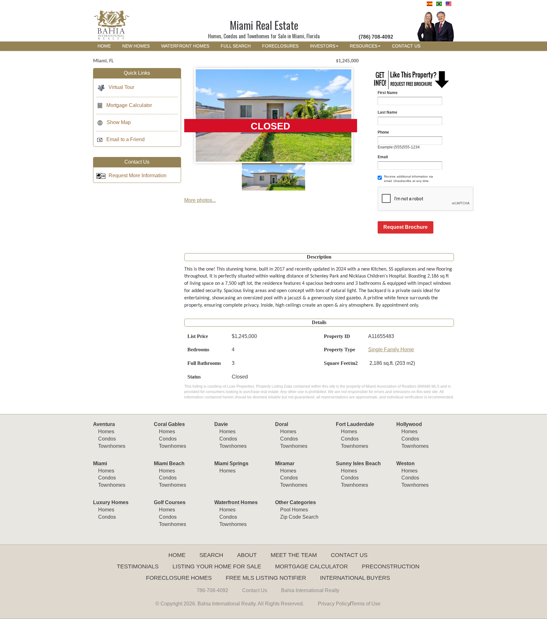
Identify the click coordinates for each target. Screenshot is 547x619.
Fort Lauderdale (355, 424)
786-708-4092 (212, 590)
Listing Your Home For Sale (217, 566)
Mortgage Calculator (129, 105)
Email (383, 157)
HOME (104, 46)
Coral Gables (169, 424)
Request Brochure (405, 227)
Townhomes (111, 446)
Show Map (119, 122)
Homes (106, 431)
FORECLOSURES (280, 46)
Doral (281, 424)
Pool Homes (294, 509)
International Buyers (355, 578)
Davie (221, 424)
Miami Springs (231, 463)
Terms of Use (365, 603)
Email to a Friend (125, 139)
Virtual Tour (121, 87)
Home (176, 555)
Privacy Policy (334, 603)
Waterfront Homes (236, 502)
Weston (405, 463)
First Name (388, 93)
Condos (107, 438)
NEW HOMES (136, 46)
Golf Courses (169, 502)
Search (211, 555)
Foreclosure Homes (179, 578)
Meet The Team (294, 555)
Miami (100, 463)
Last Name (387, 112)
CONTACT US (406, 46)
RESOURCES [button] (363, 46)
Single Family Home (391, 349)
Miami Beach (169, 463)
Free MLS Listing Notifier (266, 578)
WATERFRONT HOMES (185, 46)
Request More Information (138, 175)
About (247, 555)
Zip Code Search (299, 517)
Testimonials (138, 566)
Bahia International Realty (310, 590)
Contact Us (349, 555)
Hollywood (409, 424)
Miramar (284, 463)
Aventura (104, 424)
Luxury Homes (111, 502)
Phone (383, 132)
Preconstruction (390, 566)
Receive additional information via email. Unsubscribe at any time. (408, 179)
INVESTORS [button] (322, 46)
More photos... (200, 200)
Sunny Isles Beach (358, 463)
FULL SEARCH (236, 46)
